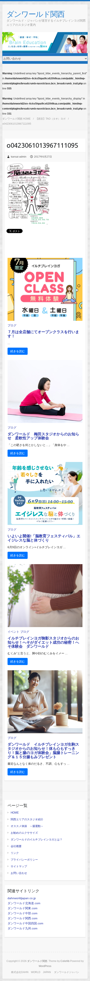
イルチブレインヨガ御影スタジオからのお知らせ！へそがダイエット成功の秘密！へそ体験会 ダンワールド (43, 642)
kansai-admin (18, 156)
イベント (13, 631)
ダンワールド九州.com (22, 928)
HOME (15, 812)
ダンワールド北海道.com (24, 903)
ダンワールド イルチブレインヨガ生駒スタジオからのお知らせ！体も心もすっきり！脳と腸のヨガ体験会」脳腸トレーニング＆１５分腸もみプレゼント (43, 750)
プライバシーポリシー (24, 859)
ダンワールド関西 (35, 14)
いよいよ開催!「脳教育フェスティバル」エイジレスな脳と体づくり (44, 538)
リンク (15, 852)
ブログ (12, 325)
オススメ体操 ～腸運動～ (27, 826)
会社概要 (16, 846)
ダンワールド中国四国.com (25, 923)
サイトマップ (19, 866)
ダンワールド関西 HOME (16, 118)
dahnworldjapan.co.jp (22, 898)
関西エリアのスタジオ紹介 (27, 819)
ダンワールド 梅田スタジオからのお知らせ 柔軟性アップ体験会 (43, 436)
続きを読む (17, 351)
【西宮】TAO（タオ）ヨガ (51, 118)
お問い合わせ (19, 873)
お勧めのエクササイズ (24, 832)
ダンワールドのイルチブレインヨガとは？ (36, 839)
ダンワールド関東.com (22, 908)
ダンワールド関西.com (22, 918)
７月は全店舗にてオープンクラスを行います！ (43, 334)
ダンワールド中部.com (22, 913)
